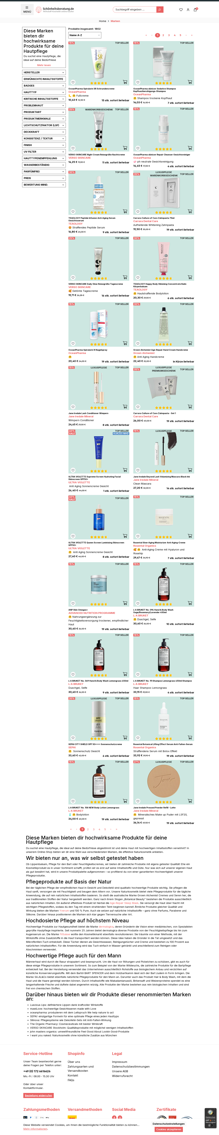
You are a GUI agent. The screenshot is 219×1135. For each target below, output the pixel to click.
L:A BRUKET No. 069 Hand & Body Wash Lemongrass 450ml (98, 681)
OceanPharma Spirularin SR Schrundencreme (91, 88)
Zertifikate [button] (166, 1109)
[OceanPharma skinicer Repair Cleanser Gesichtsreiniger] (163, 129)
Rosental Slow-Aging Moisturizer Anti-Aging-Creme (159, 542)
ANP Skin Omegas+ (78, 610)
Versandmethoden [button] (85, 1109)
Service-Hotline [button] (37, 1053)
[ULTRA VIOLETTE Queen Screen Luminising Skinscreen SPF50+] (98, 517)
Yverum (64, 910)
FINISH (28, 145)
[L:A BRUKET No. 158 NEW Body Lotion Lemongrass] (98, 782)
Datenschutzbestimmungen (131, 1066)
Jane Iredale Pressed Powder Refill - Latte (154, 807)
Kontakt (73, 1075)
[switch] (210, 1125)
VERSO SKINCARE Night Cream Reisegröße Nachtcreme (96, 154)
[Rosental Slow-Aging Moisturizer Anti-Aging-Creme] (163, 517)
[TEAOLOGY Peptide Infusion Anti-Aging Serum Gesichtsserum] (98, 192)
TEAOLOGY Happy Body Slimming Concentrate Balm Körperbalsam (159, 285)
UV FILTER (30, 151)
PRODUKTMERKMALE (37, 118)
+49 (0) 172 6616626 (36, 1071)
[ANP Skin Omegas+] (98, 584)
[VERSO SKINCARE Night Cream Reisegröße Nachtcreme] (98, 129)
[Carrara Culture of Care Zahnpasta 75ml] (163, 192)
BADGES (29, 85)
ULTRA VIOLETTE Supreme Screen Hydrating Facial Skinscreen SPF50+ (94, 477)
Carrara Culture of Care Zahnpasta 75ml (153, 218)
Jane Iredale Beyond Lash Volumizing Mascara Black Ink (161, 476)
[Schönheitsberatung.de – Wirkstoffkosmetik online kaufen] (55, 9)
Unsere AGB (120, 1071)
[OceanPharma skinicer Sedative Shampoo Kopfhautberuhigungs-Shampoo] (163, 63)
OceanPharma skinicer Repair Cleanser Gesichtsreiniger (161, 154)
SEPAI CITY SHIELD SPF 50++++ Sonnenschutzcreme (95, 744)
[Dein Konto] (188, 9)
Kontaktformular (33, 1088)
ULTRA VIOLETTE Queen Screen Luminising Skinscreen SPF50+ (96, 543)
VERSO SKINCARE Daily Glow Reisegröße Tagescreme (95, 284)
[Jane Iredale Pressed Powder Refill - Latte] (163, 782)
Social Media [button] (123, 1109)
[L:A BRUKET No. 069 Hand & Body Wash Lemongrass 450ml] (98, 655)
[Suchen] (159, 9)
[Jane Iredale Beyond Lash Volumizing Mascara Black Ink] (163, 451)
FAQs (71, 1080)
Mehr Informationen (35, 1128)
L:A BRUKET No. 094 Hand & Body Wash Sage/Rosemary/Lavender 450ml (153, 611)
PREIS (27, 178)
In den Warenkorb (125, 82)
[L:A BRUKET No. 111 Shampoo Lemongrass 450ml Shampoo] (163, 655)
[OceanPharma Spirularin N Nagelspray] (98, 324)
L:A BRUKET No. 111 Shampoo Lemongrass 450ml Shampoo (162, 681)
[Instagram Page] (120, 1117)
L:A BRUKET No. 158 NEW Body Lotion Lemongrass (93, 807)
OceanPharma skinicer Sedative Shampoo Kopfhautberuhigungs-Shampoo (154, 89)
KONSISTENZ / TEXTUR (38, 138)
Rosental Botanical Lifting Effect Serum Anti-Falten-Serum (163, 744)
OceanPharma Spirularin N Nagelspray (87, 350)
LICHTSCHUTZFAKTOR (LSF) (41, 125)
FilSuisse (65, 934)
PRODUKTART (32, 112)
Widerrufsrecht (122, 1076)
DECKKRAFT (31, 131)
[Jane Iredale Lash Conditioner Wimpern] (98, 388)
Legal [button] (117, 1053)
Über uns (74, 1061)
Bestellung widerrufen (38, 1095)
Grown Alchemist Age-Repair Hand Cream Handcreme (160, 350)
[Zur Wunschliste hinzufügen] (73, 82)
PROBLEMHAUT (33, 105)
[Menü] (214, 1109)
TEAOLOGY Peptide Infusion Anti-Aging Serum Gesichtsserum (91, 219)
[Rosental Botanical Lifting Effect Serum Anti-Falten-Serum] (163, 719)
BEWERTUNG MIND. (36, 184)
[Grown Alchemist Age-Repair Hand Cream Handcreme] (163, 324)
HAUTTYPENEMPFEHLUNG (40, 158)
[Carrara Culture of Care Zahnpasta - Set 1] (163, 388)
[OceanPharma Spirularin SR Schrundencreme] (98, 63)
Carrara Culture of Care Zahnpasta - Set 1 (154, 413)
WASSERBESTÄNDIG (36, 164)
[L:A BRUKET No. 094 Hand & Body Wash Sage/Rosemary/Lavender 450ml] (163, 584)
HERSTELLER (32, 72)
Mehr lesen (44, 65)
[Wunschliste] (181, 9)
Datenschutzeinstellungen (169, 1123)
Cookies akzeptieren (168, 1129)
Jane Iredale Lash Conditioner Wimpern (88, 413)
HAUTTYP (30, 92)
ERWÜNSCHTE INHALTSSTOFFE (43, 79)
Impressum (119, 1061)
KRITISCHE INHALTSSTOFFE (41, 98)
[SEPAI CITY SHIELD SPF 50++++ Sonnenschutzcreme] (98, 719)
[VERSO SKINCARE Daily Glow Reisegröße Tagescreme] (98, 258)
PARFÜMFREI (32, 171)
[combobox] (135, 9)
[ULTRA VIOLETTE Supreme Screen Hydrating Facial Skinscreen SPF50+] (98, 451)
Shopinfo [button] (76, 1053)
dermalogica (106, 926)
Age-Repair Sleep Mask (124, 903)
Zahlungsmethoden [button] (41, 1109)
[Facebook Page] (114, 1117)
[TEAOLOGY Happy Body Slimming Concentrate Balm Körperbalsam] (163, 258)
